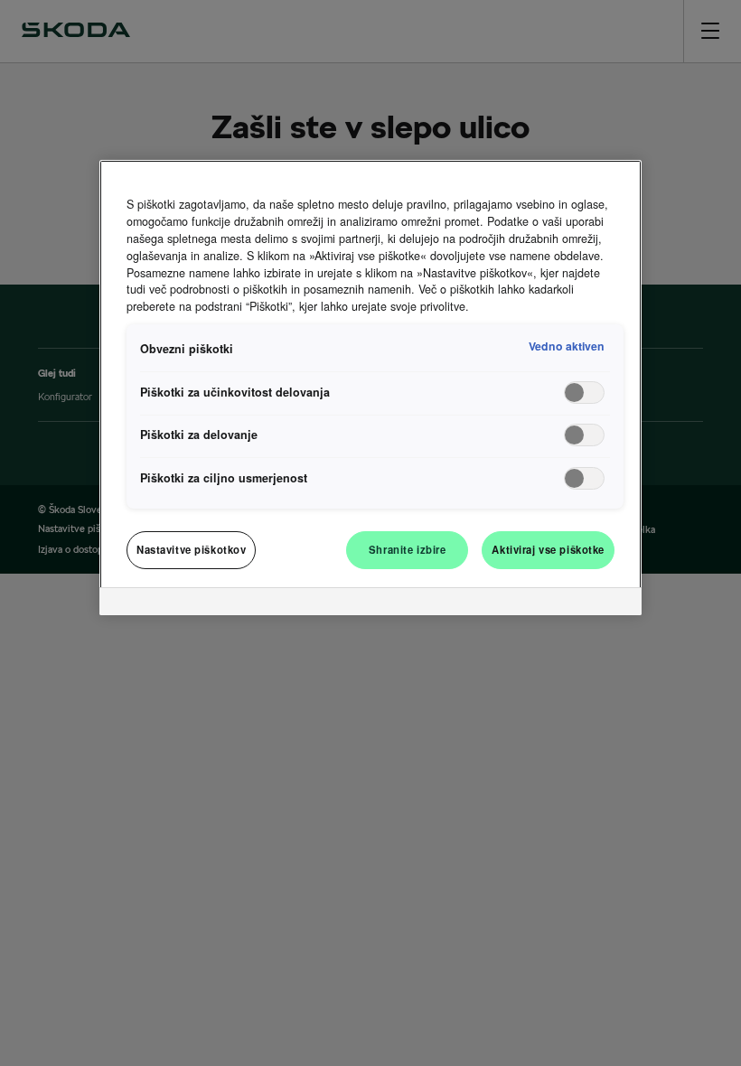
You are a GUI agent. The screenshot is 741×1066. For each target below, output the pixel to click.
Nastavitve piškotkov (191, 549)
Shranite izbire (407, 549)
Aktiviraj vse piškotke (548, 549)
